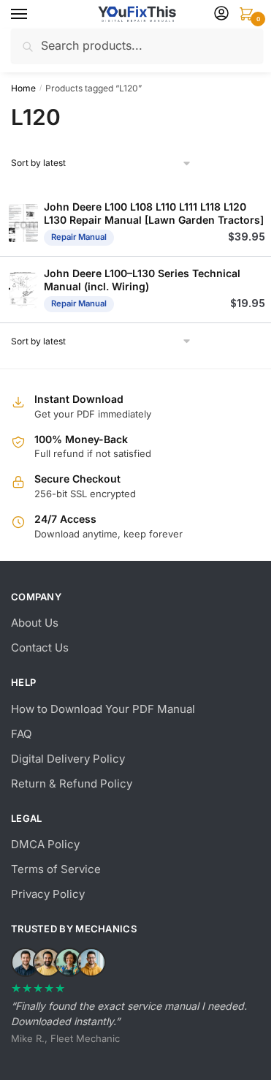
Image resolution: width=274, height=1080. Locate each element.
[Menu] (33, 15)
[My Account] (221, 14)
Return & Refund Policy (71, 783)
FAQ (21, 734)
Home (23, 88)
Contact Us (40, 647)
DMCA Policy (45, 844)
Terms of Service (56, 869)
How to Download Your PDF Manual (103, 709)
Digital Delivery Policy (68, 759)
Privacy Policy (48, 894)
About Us (34, 623)
